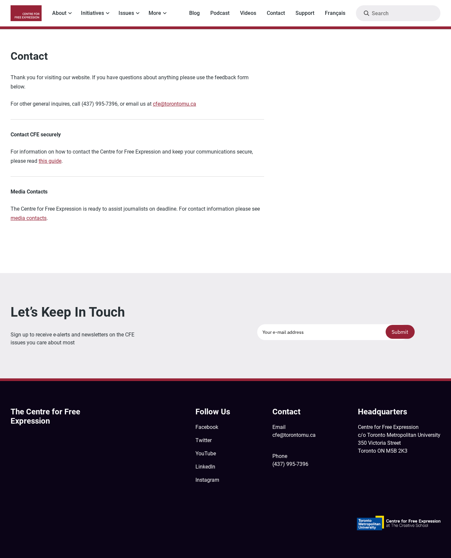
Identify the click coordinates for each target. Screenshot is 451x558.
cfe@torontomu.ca (174, 104)
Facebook (206, 427)
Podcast (219, 13)
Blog (194, 13)
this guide (50, 161)
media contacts (29, 218)
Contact (276, 13)
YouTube (205, 453)
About (59, 13)
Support (304, 13)
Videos (248, 13)
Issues (126, 13)
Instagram (207, 480)
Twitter (203, 440)
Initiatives (92, 13)
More (155, 13)
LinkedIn (205, 467)
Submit (400, 332)
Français (335, 13)
